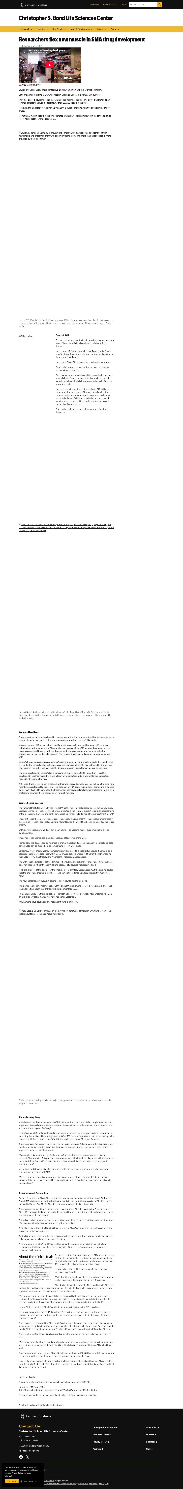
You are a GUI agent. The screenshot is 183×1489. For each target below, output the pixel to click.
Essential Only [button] (11, 1481)
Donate (123, 4)
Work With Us (109, 4)
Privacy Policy (17, 1473)
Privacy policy (104, 1484)
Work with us (154, 1427)
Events (102, 29)
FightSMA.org (77, 1395)
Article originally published (31, 1405)
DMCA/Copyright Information (77, 1484)
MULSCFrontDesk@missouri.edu (34, 1445)
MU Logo (22, 4)
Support (151, 1434)
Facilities (42, 29)
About (115, 29)
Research (27, 29)
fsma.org (92, 1395)
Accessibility (93, 1484)
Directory (94, 4)
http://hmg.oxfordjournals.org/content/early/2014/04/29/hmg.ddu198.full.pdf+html (58, 1390)
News (150, 1449)
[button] (28, 1481)
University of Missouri (36, 5)
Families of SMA (63, 1329)
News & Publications (81, 29)
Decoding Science (55, 1405)
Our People (59, 29)
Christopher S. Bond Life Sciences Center (66, 17)
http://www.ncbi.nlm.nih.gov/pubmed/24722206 (67, 1382)
